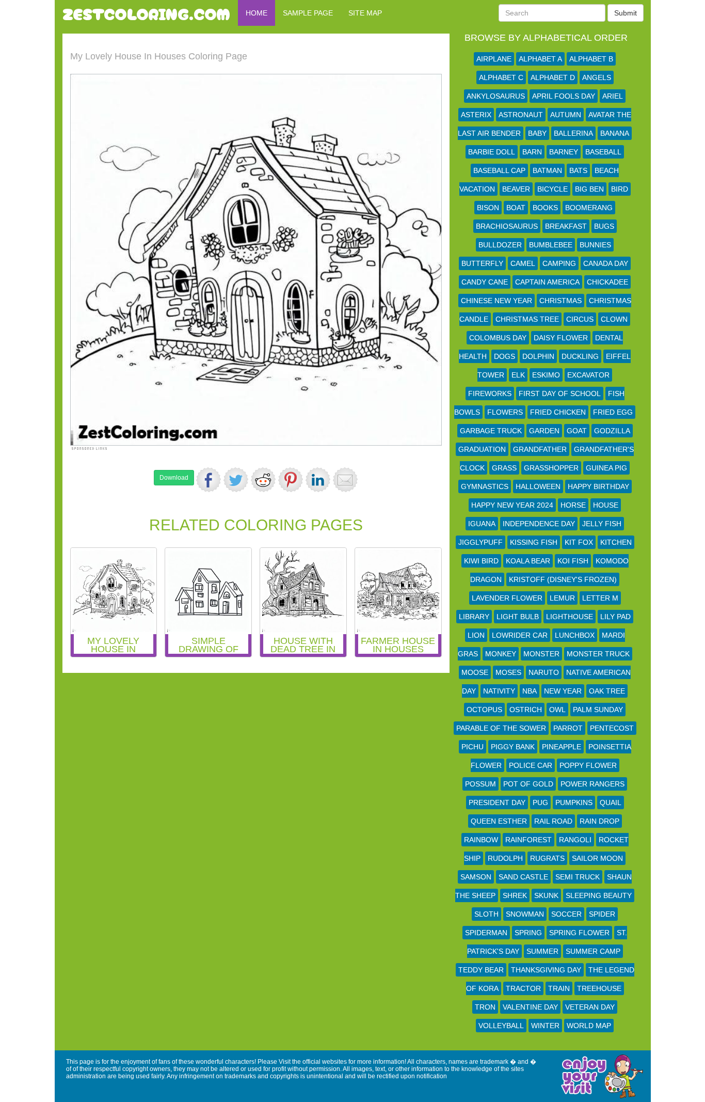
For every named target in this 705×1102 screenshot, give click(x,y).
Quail (610, 802)
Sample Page (308, 13)
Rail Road (553, 821)
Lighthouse (569, 616)
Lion (476, 635)
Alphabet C (501, 77)
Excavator (588, 375)
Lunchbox (575, 635)
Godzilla (612, 431)
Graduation (482, 449)
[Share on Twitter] (235, 479)
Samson (475, 877)
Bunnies (595, 245)
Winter (545, 1025)
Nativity (499, 691)
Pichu (472, 747)
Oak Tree (607, 691)
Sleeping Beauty (599, 895)
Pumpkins (573, 802)
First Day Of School (560, 393)
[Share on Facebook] (208, 479)
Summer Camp (593, 951)
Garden (544, 431)
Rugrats (547, 858)
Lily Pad (615, 616)
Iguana (481, 523)
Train (559, 988)
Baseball (603, 152)
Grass (504, 468)
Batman (547, 170)
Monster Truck (598, 654)
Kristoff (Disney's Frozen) (563, 579)
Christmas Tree (527, 319)
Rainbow (481, 840)
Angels (596, 77)
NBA (529, 691)
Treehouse (599, 988)
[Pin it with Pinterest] (290, 479)
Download (173, 477)
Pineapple (561, 747)
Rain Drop (599, 821)
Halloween (538, 486)
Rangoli (575, 840)
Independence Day (539, 523)
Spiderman (486, 932)
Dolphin (538, 356)
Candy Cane (484, 282)
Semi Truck (577, 877)
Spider (602, 914)
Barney (563, 152)
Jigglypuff (480, 542)
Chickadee (607, 282)
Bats (578, 170)
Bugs (604, 226)
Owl (557, 709)
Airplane (493, 59)
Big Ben (589, 189)
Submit (625, 13)
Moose (474, 672)
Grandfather (540, 449)
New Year (563, 691)
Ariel (612, 96)
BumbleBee (550, 245)
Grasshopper (551, 468)
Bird (619, 189)
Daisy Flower (561, 338)
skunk (546, 895)
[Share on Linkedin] (318, 479)
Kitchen (616, 542)
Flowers (505, 412)
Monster (541, 654)
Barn (532, 152)
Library (474, 616)
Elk (518, 375)
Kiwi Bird (481, 561)
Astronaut (521, 115)
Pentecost (612, 728)
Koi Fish (572, 561)
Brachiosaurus (507, 226)
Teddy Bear (481, 970)
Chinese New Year (496, 300)
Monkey (500, 654)
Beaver (516, 189)
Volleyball (501, 1025)
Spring (528, 932)
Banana (614, 133)
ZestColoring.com (146, 13)
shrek (515, 895)
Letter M (600, 598)
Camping (559, 263)
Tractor (523, 988)
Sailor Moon (597, 858)
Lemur (562, 598)
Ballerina (573, 133)
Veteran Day (590, 1007)
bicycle (552, 189)
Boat (515, 207)
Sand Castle (523, 877)
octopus (484, 709)
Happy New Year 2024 (512, 505)
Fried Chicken (558, 412)
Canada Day (605, 263)
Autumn (565, 115)
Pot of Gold (528, 784)
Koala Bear (528, 561)
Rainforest (528, 840)
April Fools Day (563, 96)
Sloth (486, 914)
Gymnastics (484, 486)
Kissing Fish (533, 542)
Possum (480, 784)
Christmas (560, 300)
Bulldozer (500, 245)
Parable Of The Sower (501, 728)
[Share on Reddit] (263, 479)
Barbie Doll (491, 152)
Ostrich (525, 709)
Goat (577, 431)
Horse (573, 505)
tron (485, 1007)
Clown (614, 319)
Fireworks (489, 393)
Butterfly (482, 263)
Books (545, 207)
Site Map (365, 13)
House (605, 505)
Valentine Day (530, 1007)
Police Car (530, 765)
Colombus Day (497, 338)
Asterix (476, 115)
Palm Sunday (598, 709)
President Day (497, 802)
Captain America (547, 282)
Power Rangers (592, 784)
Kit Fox (579, 542)
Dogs (504, 356)
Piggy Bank (513, 747)
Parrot (568, 728)
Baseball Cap (499, 170)
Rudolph (505, 858)
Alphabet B (591, 59)
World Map (589, 1025)
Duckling (580, 356)
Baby (537, 133)
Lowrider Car (520, 635)
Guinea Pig (606, 468)
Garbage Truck (491, 431)
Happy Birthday (598, 486)
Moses (508, 672)
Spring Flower (579, 932)
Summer (542, 951)
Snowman (525, 914)
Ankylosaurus (496, 96)
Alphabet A (540, 59)
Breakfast (566, 226)
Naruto (543, 672)
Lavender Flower (507, 598)
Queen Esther (499, 821)
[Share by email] (345, 479)
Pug (540, 802)
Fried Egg (613, 412)
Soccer (566, 914)
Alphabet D (553, 77)
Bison (488, 207)
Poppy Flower (588, 765)
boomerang (589, 207)
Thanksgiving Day (546, 970)
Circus (580, 319)
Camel (522, 263)
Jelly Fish (601, 523)
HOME (256, 13)
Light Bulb (517, 616)
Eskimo (546, 375)
